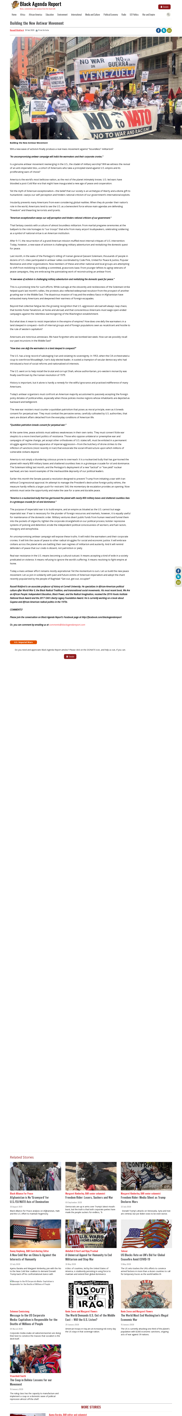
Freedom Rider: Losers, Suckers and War (89, 1197)
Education (50, 14)
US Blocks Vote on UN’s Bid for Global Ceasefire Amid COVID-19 (143, 1257)
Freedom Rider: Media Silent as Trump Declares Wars (143, 1199)
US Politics (134, 14)
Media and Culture (92, 14)
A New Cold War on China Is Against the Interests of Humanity (33, 1257)
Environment (62, 14)
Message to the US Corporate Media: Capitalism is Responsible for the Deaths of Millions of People (33, 1319)
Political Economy (111, 14)
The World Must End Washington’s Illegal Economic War (144, 1317)
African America (35, 14)
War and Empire (148, 14)
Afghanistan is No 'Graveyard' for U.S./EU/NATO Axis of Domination (29, 1199)
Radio (124, 14)
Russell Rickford (17, 30)
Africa (22, 14)
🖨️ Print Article (42, 30)
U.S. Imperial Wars (23, 642)
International (76, 14)
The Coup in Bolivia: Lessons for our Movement (31, 1382)
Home (14, 14)
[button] (70, 89)
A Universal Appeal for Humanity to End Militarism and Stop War (88, 1257)
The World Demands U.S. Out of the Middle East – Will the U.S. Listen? (90, 1317)
